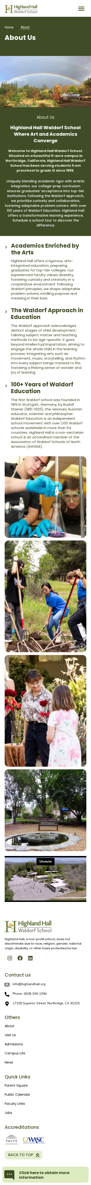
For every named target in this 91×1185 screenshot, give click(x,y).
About (9, 1026)
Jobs (8, 1112)
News (9, 1062)
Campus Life (15, 1053)
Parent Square (16, 1085)
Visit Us (10, 1035)
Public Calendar (17, 1094)
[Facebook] (20, 958)
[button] (81, 8)
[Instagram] (10, 958)
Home (9, 27)
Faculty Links (15, 1103)
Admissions (14, 1044)
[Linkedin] (30, 958)
